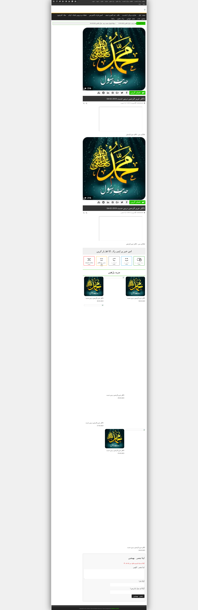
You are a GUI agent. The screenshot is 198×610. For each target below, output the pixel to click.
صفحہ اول (142, 15)
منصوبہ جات (141, 18)
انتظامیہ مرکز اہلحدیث (139, 1)
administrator (140, 103)
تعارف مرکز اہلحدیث (129, 15)
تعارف (106, 1)
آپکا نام (141, 581)
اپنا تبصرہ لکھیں (138, 567)
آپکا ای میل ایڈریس (137, 588)
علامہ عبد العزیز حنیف (112, 15)
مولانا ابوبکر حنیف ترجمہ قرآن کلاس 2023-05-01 (131, 23)
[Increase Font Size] (86, 103)
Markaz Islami (115, 608)
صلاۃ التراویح (61, 15)
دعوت (97, 1)
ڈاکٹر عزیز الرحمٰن (131, 134)
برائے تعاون (118, 1)
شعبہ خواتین (131, 18)
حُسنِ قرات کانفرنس (96, 15)
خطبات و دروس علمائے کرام (77, 15)
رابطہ (143, 4)
